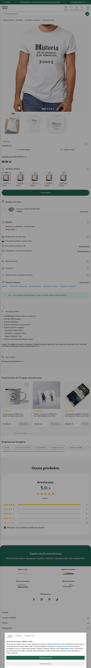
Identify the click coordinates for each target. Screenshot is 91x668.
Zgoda (10, 635)
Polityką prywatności (53, 644)
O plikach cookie (30, 635)
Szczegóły (18, 635)
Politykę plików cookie (67, 648)
